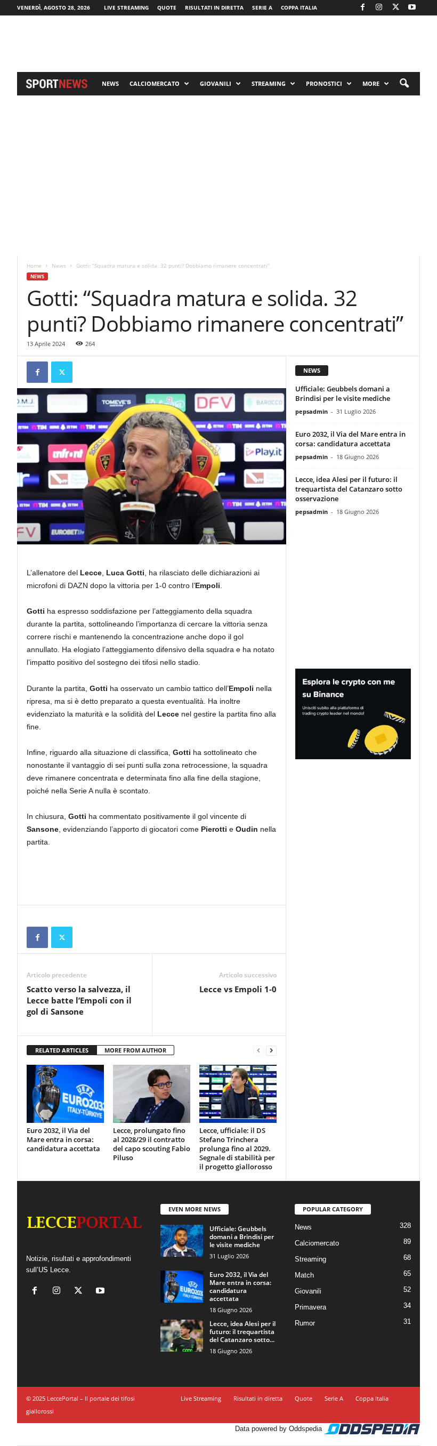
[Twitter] (395, 7)
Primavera (310, 1307)
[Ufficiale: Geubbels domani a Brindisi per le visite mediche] (181, 1241)
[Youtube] (412, 7)
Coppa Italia (299, 7)
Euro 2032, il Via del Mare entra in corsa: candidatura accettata (63, 1139)
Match (304, 1275)
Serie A (262, 7)
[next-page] (271, 1050)
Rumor (305, 1323)
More (370, 83)
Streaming (269, 83)
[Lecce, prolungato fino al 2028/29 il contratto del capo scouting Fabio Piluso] (151, 1093)
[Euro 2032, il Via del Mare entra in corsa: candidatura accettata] (65, 1093)
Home (34, 265)
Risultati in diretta (214, 7)
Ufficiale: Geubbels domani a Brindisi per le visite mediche (342, 393)
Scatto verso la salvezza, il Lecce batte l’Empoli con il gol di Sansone (79, 1000)
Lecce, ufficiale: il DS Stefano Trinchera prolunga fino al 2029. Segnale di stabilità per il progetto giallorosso (237, 1148)
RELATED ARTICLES (61, 1050)
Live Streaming (126, 7)
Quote (166, 7)
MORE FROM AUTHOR (135, 1050)
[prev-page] (258, 1050)
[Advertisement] (218, 44)
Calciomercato (155, 83)
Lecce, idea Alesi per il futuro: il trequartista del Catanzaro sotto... (242, 1331)
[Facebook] (362, 7)
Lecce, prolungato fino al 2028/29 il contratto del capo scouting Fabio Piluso (151, 1144)
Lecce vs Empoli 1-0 (238, 989)
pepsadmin (311, 411)
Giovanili (215, 83)
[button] (404, 83)
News (110, 83)
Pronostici (324, 83)
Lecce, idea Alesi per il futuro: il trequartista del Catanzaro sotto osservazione (348, 489)
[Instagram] (379, 7)
